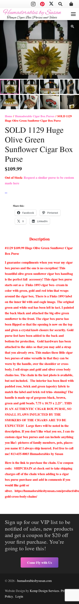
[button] (60, 4)
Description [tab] (39, 239)
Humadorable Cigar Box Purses (34, 116)
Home (8, 116)
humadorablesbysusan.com (34, 580)
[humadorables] (32, 14)
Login (19, 596)
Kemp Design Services (44, 591)
